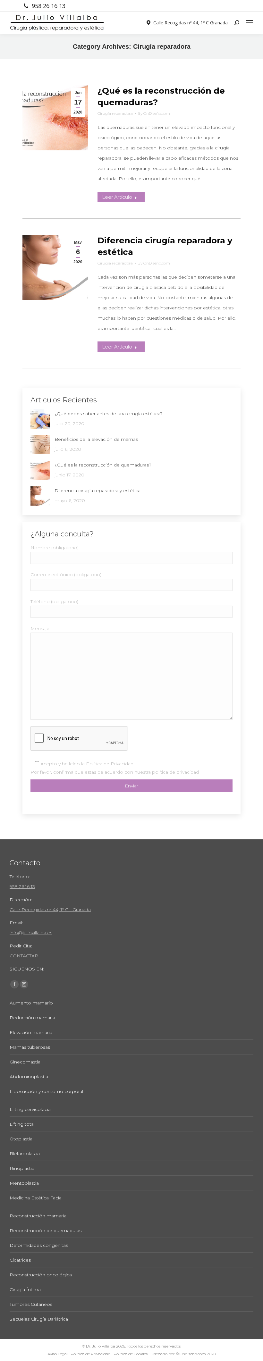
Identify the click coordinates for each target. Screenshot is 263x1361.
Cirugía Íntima (25, 1289)
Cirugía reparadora (115, 113)
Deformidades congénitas (39, 1245)
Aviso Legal (57, 1353)
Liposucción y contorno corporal (46, 1091)
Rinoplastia (22, 1168)
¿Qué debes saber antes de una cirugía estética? (109, 413)
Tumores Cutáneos (31, 1304)
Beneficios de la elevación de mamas (96, 439)
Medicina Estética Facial (36, 1198)
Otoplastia (21, 1139)
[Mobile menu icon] (249, 23)
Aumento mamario (31, 1003)
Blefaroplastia (25, 1153)
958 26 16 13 (48, 6)
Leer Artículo (117, 197)
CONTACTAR (24, 956)
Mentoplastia (24, 1183)
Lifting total (22, 1124)
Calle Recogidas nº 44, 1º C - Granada (50, 909)
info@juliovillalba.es (31, 933)
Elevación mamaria (31, 1032)
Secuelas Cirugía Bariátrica (39, 1319)
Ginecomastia (25, 1062)
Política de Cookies (131, 1353)
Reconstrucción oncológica (41, 1275)
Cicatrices (20, 1260)
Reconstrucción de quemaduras (45, 1230)
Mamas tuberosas (30, 1047)
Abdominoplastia (29, 1077)
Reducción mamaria (32, 1018)
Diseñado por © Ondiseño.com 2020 (183, 1353)
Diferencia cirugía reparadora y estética (97, 490)
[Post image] (40, 419)
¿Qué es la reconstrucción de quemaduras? (103, 465)
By (154, 113)
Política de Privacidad (109, 764)
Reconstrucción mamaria (38, 1216)
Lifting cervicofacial (31, 1109)
